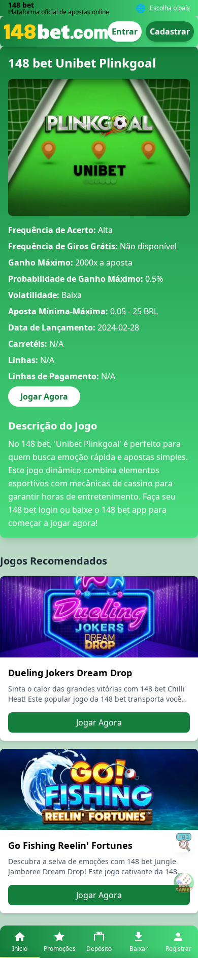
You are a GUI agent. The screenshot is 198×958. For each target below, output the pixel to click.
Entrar (125, 31)
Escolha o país (170, 8)
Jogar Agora (44, 396)
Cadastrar (170, 31)
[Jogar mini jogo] (184, 883)
